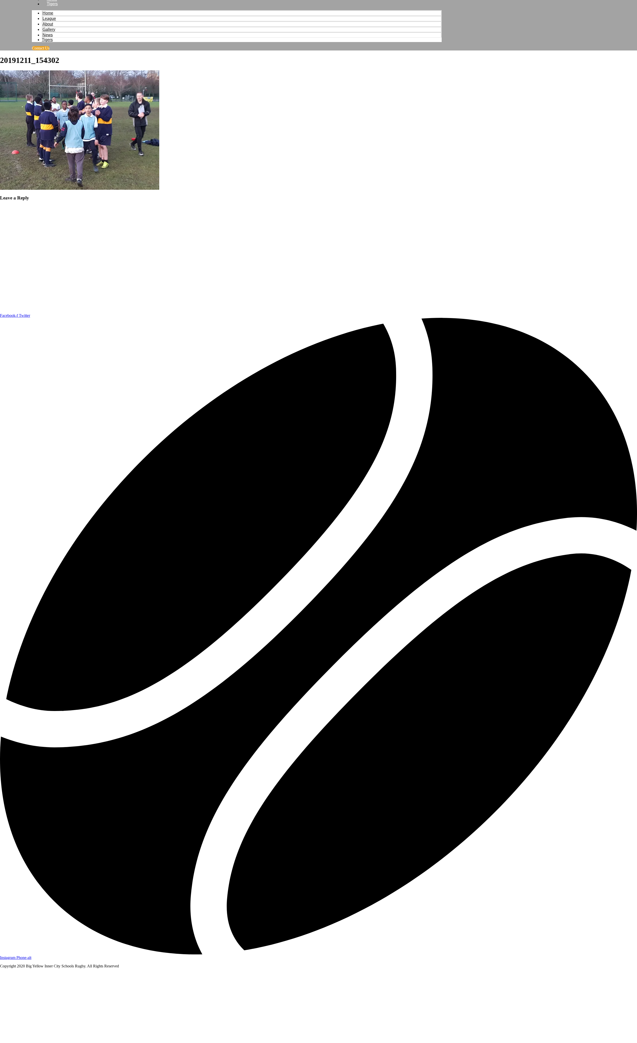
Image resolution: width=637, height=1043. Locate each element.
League (49, 18)
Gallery (49, 29)
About (48, 24)
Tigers (52, 4)
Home (48, 13)
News (48, 35)
